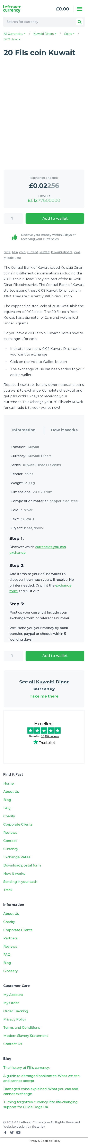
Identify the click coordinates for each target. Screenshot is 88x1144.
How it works (14, 874)
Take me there (44, 696)
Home (8, 783)
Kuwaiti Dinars (43, 34)
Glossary (10, 971)
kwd (77, 252)
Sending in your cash (20, 882)
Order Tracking (15, 1011)
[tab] (24, 430)
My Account (13, 995)
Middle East (12, 258)
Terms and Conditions (21, 1028)
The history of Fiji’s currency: (26, 1068)
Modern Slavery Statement (25, 1036)
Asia (15, 252)
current (32, 252)
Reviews (10, 833)
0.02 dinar (11, 39)
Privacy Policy (14, 1019)
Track (7, 890)
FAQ (6, 808)
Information (23, 430)
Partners (10, 938)
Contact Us (12, 1044)
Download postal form (22, 865)
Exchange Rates (16, 857)
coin (22, 252)
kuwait (44, 252)
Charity (9, 816)
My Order (11, 1003)
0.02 (7, 252)
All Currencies (14, 34)
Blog (7, 800)
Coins (68, 34)
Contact (10, 841)
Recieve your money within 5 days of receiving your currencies (48, 237)
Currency (10, 849)
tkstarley (38, 1126)
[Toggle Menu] (79, 9)
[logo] (19, 9)
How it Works (64, 430)
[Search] (79, 21)
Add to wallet (55, 218)
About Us (11, 792)
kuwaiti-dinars (61, 252)
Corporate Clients (18, 824)
